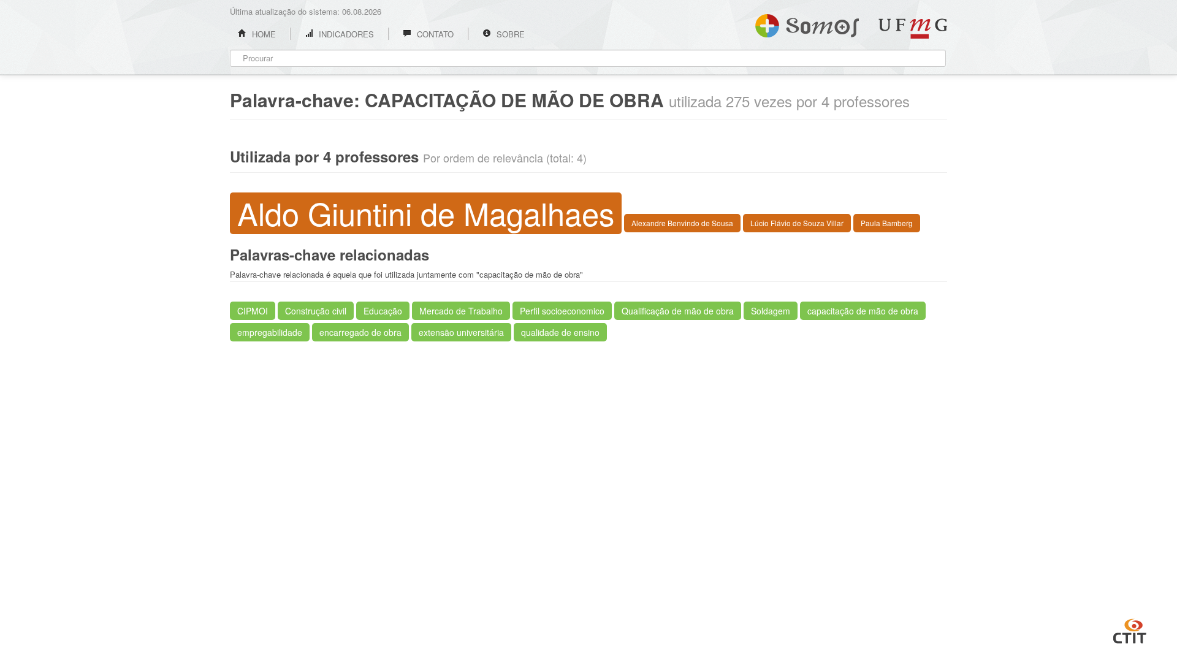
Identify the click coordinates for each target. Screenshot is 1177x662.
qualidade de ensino (560, 332)
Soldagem (770, 311)
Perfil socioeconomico (562, 311)
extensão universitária (461, 332)
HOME (262, 34)
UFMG (912, 28)
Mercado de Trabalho (461, 311)
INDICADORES (345, 34)
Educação (383, 311)
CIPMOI (252, 311)
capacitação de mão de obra (862, 311)
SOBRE (509, 34)
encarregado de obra (360, 332)
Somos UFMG (807, 23)
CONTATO (434, 34)
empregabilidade (269, 332)
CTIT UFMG (1129, 629)
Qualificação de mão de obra (678, 311)
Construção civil (315, 311)
